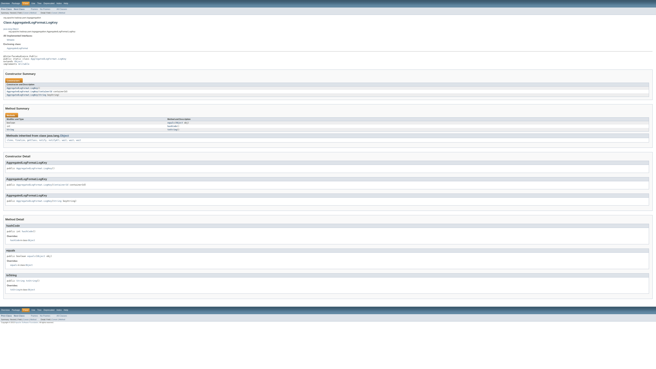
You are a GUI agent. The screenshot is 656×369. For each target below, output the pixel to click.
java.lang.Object (10, 29)
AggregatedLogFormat (17, 48)
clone (10, 140)
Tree (39, 3)
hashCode (172, 126)
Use (33, 3)
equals (171, 123)
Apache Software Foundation (26, 322)
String (42, 95)
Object (18, 61)
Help (66, 3)
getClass (32, 140)
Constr (26, 13)
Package (16, 3)
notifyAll (54, 140)
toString (172, 129)
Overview (5, 3)
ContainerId (45, 91)
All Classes (62, 9)
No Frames (45, 9)
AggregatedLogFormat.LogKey (48, 59)
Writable (11, 40)
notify (42, 140)
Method (33, 13)
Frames (34, 9)
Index (59, 3)
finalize (20, 140)
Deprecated (49, 3)
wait (64, 140)
